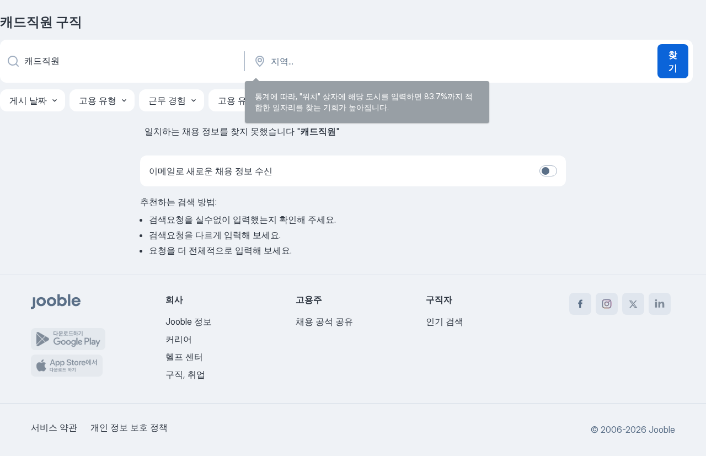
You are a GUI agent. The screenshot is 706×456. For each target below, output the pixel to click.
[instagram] (607, 304)
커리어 (178, 339)
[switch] (548, 170)
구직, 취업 (185, 374)
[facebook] (580, 304)
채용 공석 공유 (324, 321)
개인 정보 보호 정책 (129, 427)
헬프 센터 (184, 356)
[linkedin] (660, 304)
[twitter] (633, 304)
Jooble (662, 429)
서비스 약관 (54, 427)
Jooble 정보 (188, 321)
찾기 (672, 61)
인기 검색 (444, 321)
